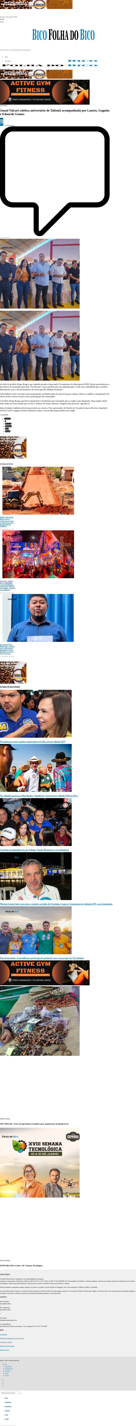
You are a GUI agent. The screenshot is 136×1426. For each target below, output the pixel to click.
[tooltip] (7, 419)
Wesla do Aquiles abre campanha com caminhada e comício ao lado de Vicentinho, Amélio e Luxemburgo (8, 585)
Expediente (3, 1334)
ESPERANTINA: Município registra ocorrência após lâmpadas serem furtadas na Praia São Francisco (7, 649)
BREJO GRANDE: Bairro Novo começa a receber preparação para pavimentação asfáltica (7, 522)
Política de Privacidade (7, 1346)
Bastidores (3, 105)
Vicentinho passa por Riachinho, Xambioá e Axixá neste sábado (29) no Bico (39, 795)
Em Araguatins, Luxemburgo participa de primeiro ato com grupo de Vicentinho (42, 958)
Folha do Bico (10, 125)
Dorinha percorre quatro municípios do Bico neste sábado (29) (32, 741)
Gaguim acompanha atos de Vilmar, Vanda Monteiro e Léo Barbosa (34, 850)
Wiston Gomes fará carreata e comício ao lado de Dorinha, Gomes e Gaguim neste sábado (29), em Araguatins (56, 904)
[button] (21, 1393)
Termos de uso (4, 1350)
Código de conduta (6, 1342)
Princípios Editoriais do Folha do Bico (12, 1338)
